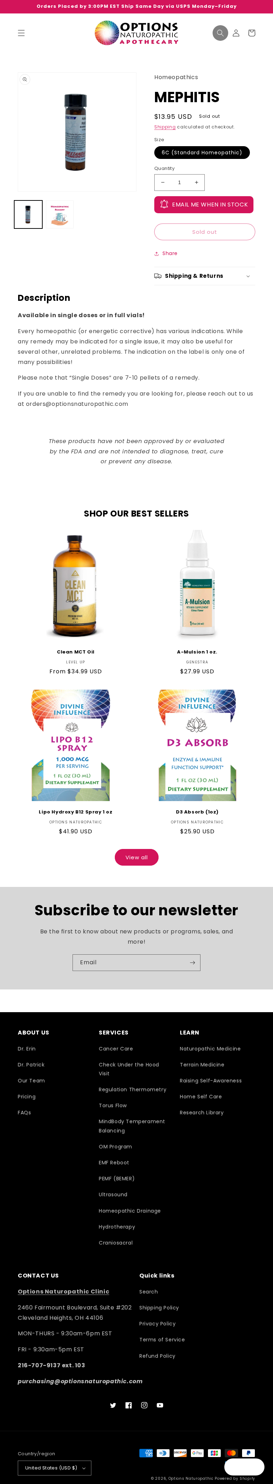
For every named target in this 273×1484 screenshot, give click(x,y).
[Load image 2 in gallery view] (60, 214)
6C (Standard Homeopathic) (202, 152)
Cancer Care (116, 1048)
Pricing (27, 1096)
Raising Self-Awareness (211, 1080)
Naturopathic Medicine (210, 1048)
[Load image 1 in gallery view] (28, 214)
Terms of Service (162, 1339)
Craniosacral (116, 1242)
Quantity (164, 168)
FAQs (24, 1112)
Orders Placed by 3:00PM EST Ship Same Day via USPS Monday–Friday (137, 7)
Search (148, 1291)
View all (136, 857)
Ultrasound (113, 1194)
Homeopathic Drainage (130, 1210)
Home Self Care (201, 1096)
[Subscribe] (192, 962)
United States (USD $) (51, 1467)
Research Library (202, 1112)
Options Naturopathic (191, 1478)
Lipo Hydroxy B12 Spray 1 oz (75, 812)
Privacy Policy (157, 1323)
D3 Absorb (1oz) (197, 812)
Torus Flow (113, 1105)
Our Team (31, 1080)
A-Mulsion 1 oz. (197, 652)
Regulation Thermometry (132, 1089)
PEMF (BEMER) (117, 1178)
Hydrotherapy (117, 1226)
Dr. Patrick (31, 1064)
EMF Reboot (114, 1162)
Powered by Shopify (235, 1478)
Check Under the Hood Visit (129, 1069)
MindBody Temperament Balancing (132, 1126)
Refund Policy (157, 1355)
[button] (21, 33)
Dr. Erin (27, 1048)
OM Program (115, 1146)
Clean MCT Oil (76, 652)
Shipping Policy (159, 1307)
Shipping (165, 127)
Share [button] (170, 253)
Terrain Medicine (202, 1064)
